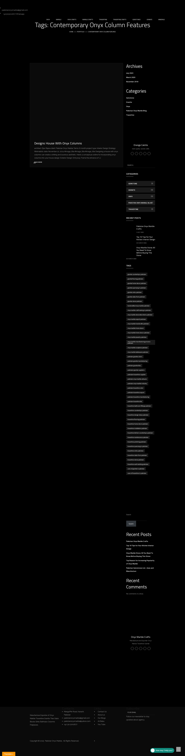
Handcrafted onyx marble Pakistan (138, 306)
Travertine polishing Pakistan (137, 442)
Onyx (128, 106)
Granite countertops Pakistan (137, 274)
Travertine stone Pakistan (136, 460)
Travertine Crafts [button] (119, 19)
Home (71, 32)
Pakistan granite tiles (134, 365)
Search (128, 514)
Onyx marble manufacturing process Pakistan (139, 342)
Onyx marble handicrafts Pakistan (138, 324)
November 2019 (132, 81)
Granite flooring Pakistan (135, 279)
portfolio (80, 32)
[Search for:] (140, 165)
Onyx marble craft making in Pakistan (139, 310)
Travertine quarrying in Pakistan (138, 446)
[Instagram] (20, 2)
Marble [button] (58, 19)
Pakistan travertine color (135, 388)
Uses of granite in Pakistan (136, 469)
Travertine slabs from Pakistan (137, 455)
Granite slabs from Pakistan (136, 297)
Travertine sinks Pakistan (135, 451)
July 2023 (129, 73)
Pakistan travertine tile (135, 401)
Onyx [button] (48, 19)
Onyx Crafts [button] (71, 19)
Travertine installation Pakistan (137, 428)
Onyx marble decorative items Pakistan (140, 315)
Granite (129, 102)
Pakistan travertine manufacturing (138, 397)
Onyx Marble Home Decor (136, 328)
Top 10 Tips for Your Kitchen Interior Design (145, 238)
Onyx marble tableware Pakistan (138, 352)
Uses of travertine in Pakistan (137, 473)
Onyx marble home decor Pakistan (138, 332)
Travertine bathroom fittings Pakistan (139, 406)
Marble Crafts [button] (87, 19)
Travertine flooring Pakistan (136, 419)
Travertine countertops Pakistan (138, 410)
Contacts (68, 708)
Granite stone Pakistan (135, 301)
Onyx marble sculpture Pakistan (138, 347)
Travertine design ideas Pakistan (138, 415)
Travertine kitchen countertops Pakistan (140, 433)
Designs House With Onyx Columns (58, 143)
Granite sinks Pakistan (135, 292)
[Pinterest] (25, 2)
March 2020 (130, 77)
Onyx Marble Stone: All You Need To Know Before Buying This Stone (145, 251)
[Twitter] (2, 2)
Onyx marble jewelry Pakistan (137, 337)
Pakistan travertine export (136, 392)
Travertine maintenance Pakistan (138, 437)
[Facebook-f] (8, 2)
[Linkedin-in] (14, 2)
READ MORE (38, 162)
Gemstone (130, 98)
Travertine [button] (103, 19)
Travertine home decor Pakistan (138, 424)
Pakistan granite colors (135, 356)
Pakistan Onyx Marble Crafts (145, 227)
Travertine (130, 115)
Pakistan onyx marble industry (137, 383)
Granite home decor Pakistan (137, 283)
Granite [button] (149, 19)
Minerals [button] (161, 19)
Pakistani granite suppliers (136, 370)
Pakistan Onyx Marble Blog (136, 110)
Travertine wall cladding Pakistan (138, 464)
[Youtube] (31, 2)
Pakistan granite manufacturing (137, 361)
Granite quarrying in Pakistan (137, 288)
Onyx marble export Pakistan (137, 319)
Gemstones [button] (136, 19)
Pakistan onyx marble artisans (137, 379)
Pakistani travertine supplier (137, 374)
